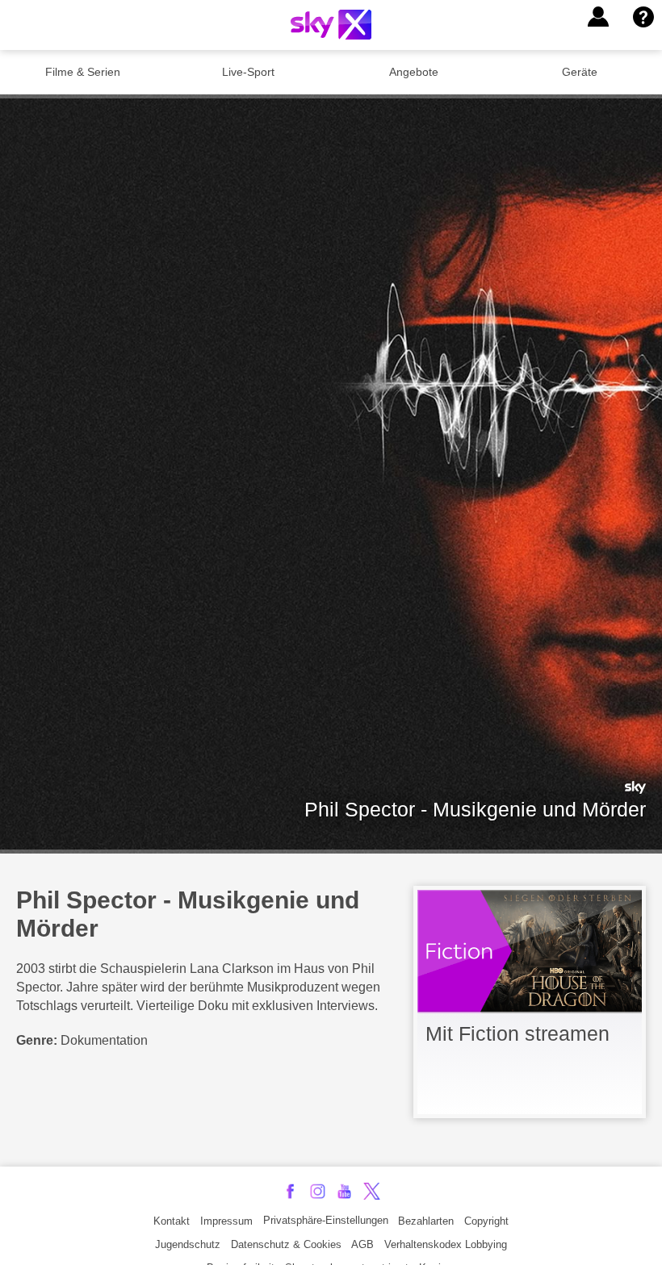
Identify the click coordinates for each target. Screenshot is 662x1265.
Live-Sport (248, 71)
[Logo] (331, 25)
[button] (598, 16)
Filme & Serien (82, 71)
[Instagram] (317, 1191)
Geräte (579, 71)
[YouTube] (344, 1191)
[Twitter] (371, 1191)
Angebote (413, 71)
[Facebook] (290, 1191)
